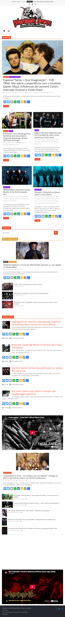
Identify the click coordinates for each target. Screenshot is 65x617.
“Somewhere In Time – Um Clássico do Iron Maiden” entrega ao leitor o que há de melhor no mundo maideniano (30, 476)
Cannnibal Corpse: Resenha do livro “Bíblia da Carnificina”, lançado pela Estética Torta (32, 528)
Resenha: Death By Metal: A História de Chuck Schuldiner (37, 346)
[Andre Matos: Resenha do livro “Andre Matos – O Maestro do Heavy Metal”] (4, 510)
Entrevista (29, 92)
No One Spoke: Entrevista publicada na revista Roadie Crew (37, 369)
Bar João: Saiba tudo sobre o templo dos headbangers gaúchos (34, 392)
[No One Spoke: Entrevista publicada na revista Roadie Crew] (7, 367)
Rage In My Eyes (54, 141)
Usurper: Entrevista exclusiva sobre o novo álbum (47, 193)
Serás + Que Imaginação (43, 92)
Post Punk (34, 92)
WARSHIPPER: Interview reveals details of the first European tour (16, 192)
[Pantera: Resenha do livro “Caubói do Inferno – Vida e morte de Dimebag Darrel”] (7, 502)
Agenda (6, 77)
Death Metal (15, 198)
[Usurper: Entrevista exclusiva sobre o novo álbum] (48, 167)
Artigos (5, 262)
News (18, 77)
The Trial (52, 92)
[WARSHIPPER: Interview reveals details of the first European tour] (17, 167)
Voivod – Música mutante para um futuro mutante (28, 284)
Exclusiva (45, 201)
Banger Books (7, 472)
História (50, 201)
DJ (43, 141)
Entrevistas (12, 77)
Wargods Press (38, 144)
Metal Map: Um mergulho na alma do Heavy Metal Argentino (31, 293)
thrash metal (41, 203)
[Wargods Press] (4, 31)
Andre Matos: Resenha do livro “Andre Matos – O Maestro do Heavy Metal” (29, 510)
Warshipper (14, 201)
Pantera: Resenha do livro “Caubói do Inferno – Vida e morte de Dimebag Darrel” (36, 503)
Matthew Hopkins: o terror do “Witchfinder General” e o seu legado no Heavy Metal (32, 266)
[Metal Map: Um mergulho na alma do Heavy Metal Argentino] (7, 292)
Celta (36, 201)
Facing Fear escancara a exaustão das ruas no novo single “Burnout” (42, 2)
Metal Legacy (12, 262)
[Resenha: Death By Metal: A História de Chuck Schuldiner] (7, 344)
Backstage (5, 144)
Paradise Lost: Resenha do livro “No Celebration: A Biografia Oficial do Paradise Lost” (31, 519)
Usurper (46, 203)
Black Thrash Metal (53, 198)
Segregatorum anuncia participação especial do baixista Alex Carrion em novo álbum (36, 323)
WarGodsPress (20, 92)
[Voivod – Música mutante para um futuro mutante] (7, 284)
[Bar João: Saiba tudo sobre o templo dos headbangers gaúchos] (7, 390)
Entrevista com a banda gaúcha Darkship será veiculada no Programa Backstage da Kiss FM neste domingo (16, 137)
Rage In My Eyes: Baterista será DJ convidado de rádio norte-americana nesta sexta (48, 135)
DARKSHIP (11, 144)
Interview (26, 198)
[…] (36, 329)
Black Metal (46, 198)
